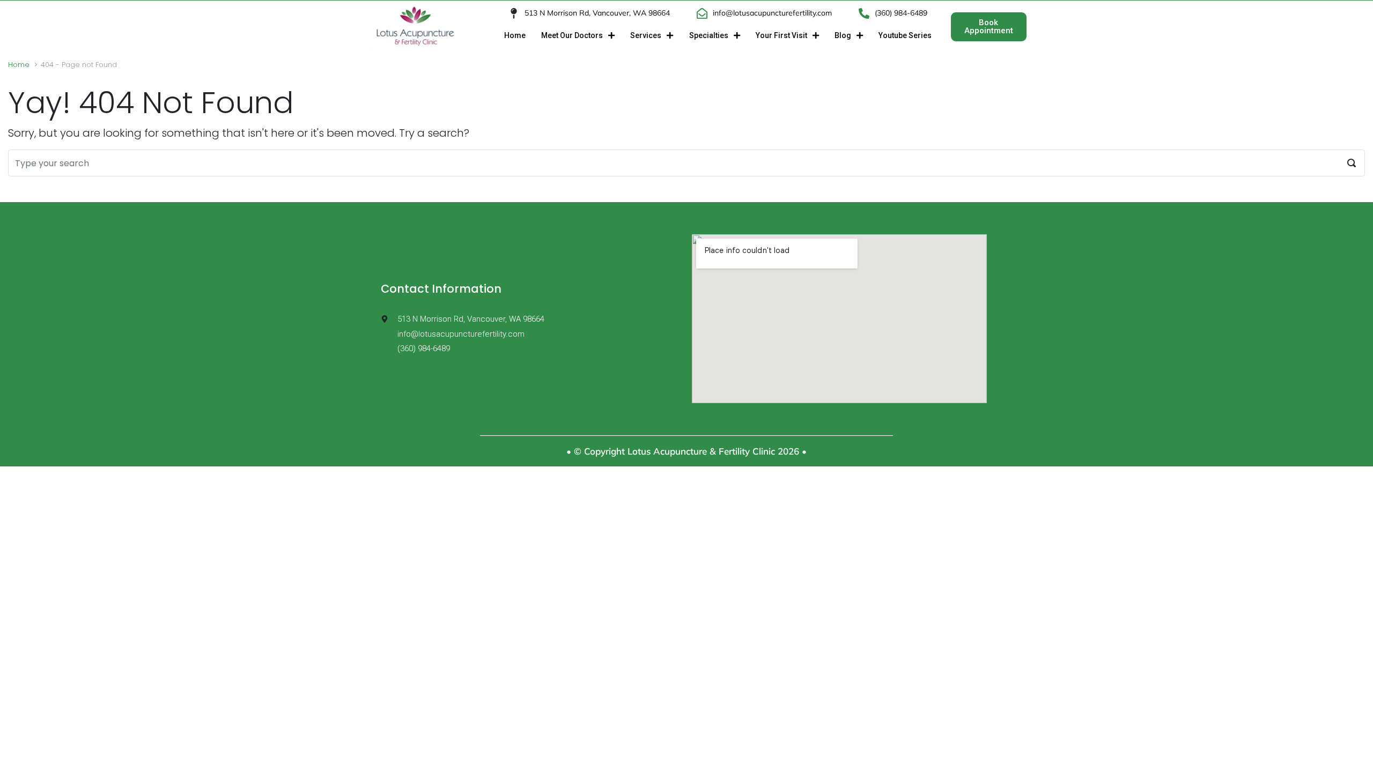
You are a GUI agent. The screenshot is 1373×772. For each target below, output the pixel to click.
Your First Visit (781, 35)
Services (645, 35)
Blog (843, 35)
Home (515, 35)
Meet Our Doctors (572, 35)
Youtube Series (905, 35)
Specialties (708, 35)
